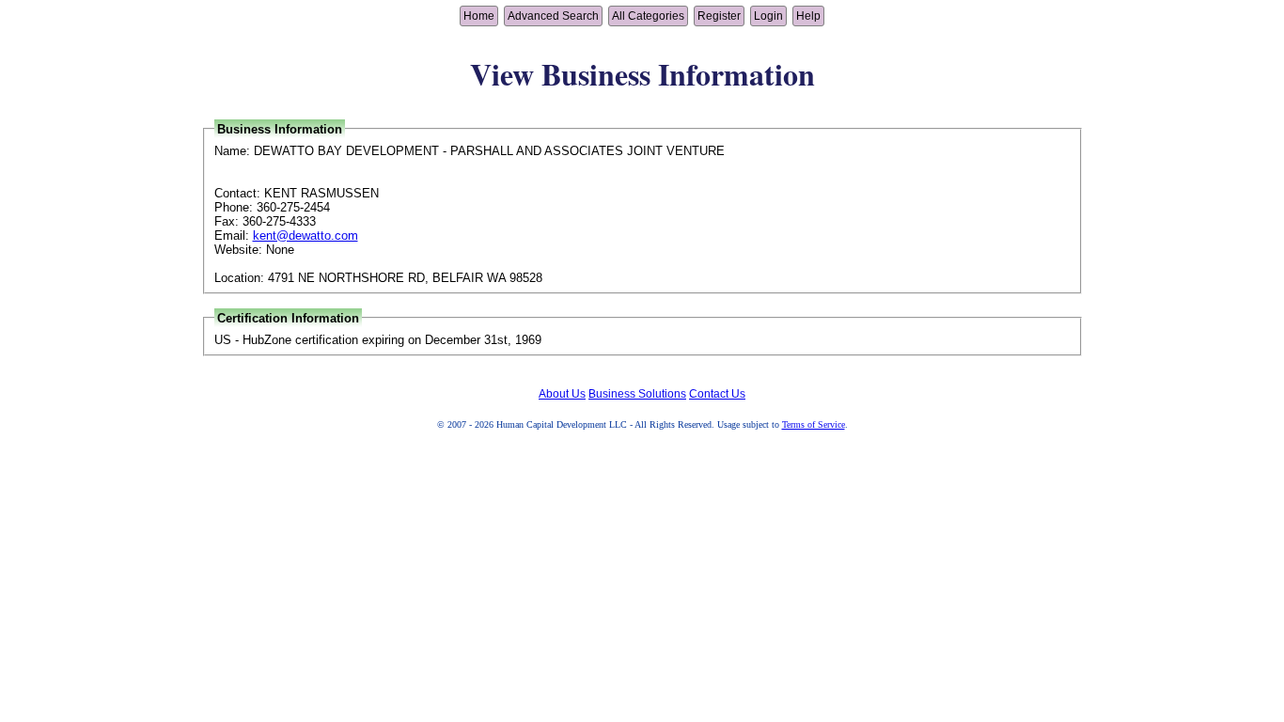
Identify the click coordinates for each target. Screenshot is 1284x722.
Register (719, 16)
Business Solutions (637, 393)
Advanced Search (553, 16)
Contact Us (717, 393)
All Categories (648, 16)
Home (478, 16)
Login (768, 16)
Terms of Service (813, 424)
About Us (562, 393)
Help (808, 16)
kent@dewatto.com (305, 235)
